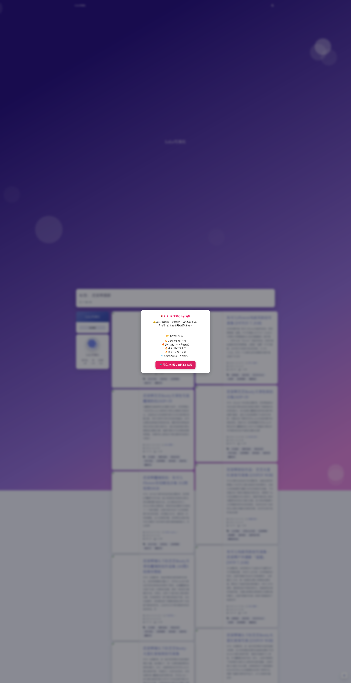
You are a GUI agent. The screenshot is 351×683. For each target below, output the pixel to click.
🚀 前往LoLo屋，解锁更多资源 (175, 364)
